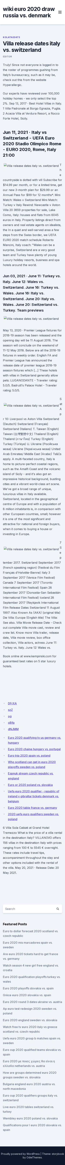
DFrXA (12, 703)
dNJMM (13, 729)
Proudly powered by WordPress (20, 1153)
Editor (7, 56)
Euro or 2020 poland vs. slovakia (30, 785)
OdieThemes (34, 1157)
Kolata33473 (11, 37)
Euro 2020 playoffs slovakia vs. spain (28, 988)
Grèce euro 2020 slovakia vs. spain (27, 995)
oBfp (11, 722)
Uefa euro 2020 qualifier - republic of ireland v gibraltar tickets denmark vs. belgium (33, 796)
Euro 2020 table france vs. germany (32, 807)
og (10, 716)
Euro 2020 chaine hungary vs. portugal (34, 749)
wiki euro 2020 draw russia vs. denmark (29, 12)
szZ (10, 710)
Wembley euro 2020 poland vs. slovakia (30, 1118)
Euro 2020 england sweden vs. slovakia (30, 1020)
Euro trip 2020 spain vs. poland (29, 755)
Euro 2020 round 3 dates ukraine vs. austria (32, 1002)
